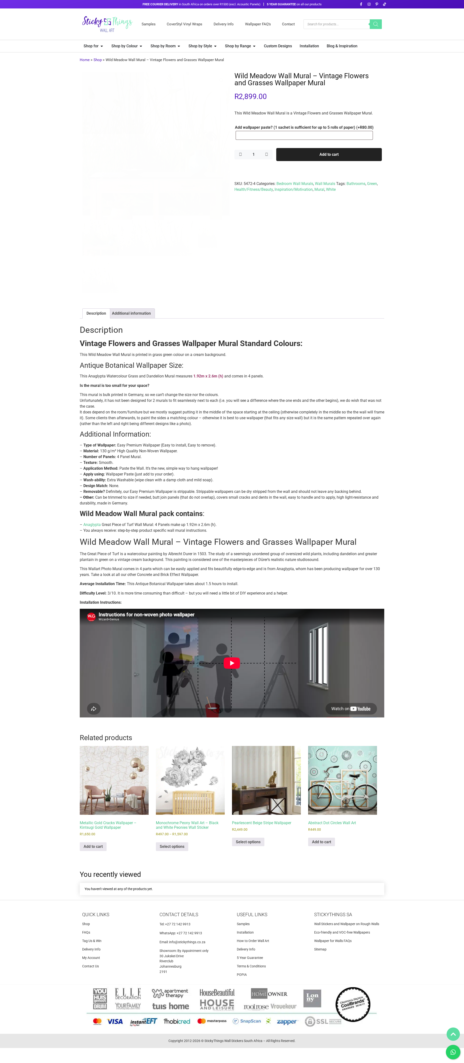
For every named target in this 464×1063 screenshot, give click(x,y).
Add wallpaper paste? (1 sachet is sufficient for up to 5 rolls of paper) (304, 127)
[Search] (376, 24)
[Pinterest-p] (377, 4)
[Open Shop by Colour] (141, 46)
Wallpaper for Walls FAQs (333, 941)
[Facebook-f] (361, 4)
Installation (245, 932)
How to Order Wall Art (253, 941)
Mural (319, 189)
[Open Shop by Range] (254, 46)
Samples (149, 24)
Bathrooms (356, 183)
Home (85, 60)
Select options (172, 846)
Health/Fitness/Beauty (253, 189)
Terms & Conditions (251, 966)
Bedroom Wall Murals (294, 183)
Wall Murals (325, 183)
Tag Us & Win (92, 941)
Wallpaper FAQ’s (258, 24)
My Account (91, 958)
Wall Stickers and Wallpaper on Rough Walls (346, 924)
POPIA (242, 975)
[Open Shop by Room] (179, 46)
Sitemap (320, 949)
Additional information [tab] (131, 313)
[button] (221, 80)
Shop (98, 60)
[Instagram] (369, 4)
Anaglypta (92, 524)
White (331, 189)
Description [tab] (96, 313)
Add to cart (329, 154)
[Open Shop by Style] (215, 46)
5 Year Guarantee (250, 958)
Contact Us (90, 966)
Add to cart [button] (93, 846)
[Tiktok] (385, 4)
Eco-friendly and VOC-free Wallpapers (342, 932)
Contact (288, 24)
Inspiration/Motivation (294, 189)
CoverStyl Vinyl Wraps (184, 24)
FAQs (86, 932)
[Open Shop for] (102, 46)
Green (372, 183)
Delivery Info (224, 24)
